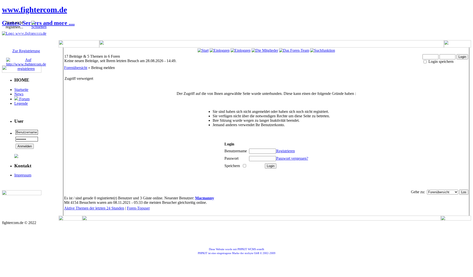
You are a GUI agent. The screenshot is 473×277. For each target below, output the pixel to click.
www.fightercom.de (34, 9)
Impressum (22, 175)
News (18, 94)
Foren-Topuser (138, 208)
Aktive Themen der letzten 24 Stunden (94, 208)
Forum (24, 99)
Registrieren (285, 151)
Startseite (21, 89)
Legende (21, 103)
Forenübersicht (75, 68)
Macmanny (204, 198)
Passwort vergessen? (292, 158)
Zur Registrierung (26, 51)
